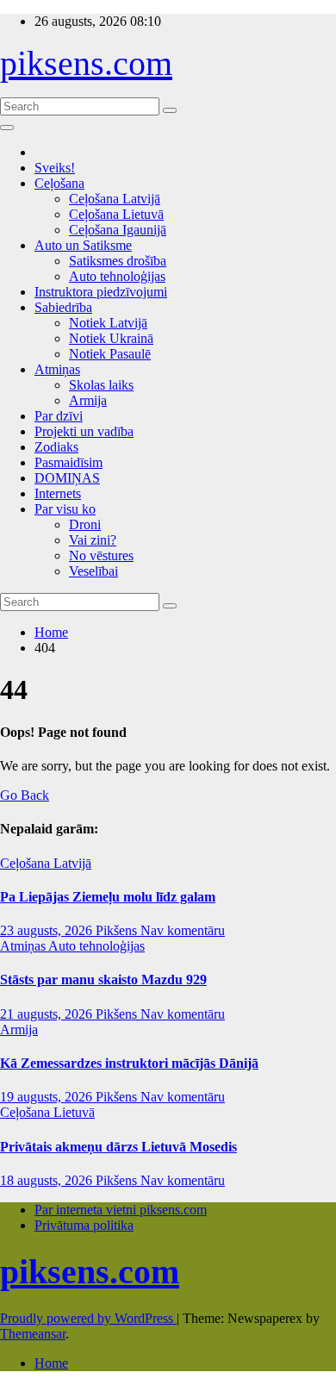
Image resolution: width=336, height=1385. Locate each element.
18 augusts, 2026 (48, 1180)
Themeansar (32, 1333)
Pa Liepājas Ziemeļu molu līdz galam (107, 896)
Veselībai (93, 571)
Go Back (24, 795)
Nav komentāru (182, 930)
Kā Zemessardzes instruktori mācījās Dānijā (129, 1063)
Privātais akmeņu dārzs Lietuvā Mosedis (118, 1146)
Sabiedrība (63, 307)
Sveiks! (54, 167)
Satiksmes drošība (117, 260)
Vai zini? (92, 540)
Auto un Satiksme (83, 245)
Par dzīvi (58, 416)
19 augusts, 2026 (48, 1096)
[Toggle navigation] (7, 127)
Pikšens (118, 930)
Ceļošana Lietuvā (116, 214)
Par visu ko (65, 509)
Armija (88, 400)
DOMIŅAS (67, 478)
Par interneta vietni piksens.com (120, 1209)
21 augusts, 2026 (48, 1014)
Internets (57, 493)
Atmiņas (57, 369)
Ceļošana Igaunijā (117, 229)
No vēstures (101, 555)
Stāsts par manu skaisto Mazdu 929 (103, 979)
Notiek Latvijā (108, 322)
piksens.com (86, 63)
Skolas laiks (101, 384)
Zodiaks (56, 447)
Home (51, 632)
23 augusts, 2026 (48, 930)
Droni (85, 524)
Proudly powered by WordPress (88, 1318)
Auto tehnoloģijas (117, 276)
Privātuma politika (84, 1225)
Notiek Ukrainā (111, 338)
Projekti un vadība (84, 431)
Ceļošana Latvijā (114, 198)
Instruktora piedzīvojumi (100, 291)
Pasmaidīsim (68, 462)
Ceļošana (59, 183)
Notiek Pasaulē (110, 353)
